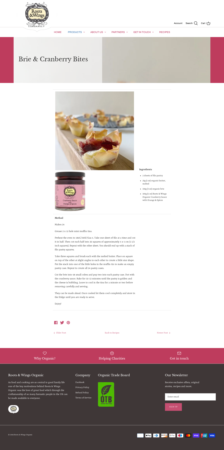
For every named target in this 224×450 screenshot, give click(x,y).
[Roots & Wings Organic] (37, 16)
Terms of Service (83, 398)
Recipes (164, 32)
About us (96, 32)
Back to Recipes (112, 333)
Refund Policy (82, 392)
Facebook (79, 382)
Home (57, 32)
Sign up (173, 407)
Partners (118, 32)
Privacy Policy (82, 387)
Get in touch (142, 32)
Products (75, 32)
